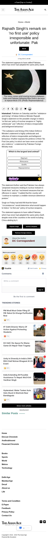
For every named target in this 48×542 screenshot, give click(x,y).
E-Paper (5, 505)
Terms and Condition (11, 501)
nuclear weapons (32, 226)
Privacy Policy (8, 512)
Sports (5, 457)
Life (3, 492)
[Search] (45, 10)
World (24, 49)
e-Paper (17, 2)
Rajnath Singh (14, 226)
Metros (5, 464)
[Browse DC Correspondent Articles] (6, 240)
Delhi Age (6, 477)
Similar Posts (10, 413)
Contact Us (7, 516)
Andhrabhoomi (8, 441)
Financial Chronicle (10, 444)
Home (4, 433)
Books (5, 453)
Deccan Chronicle (10, 437)
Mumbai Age (7, 481)
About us (6, 488)
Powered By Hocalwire (9, 537)
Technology (7, 468)
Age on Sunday (26, 2)
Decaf (4, 484)
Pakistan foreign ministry (23, 233)
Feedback (6, 508)
